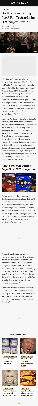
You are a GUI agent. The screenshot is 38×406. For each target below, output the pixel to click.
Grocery (5, 9)
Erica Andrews (9, 26)
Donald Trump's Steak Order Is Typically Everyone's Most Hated (27, 361)
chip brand (19, 124)
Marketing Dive (11, 114)
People (30, 271)
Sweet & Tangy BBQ (10, 90)
